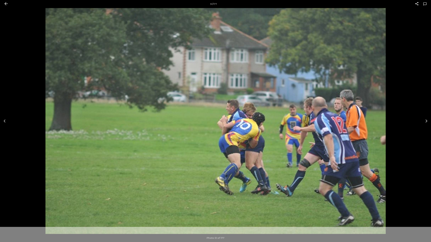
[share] (417, 4)
